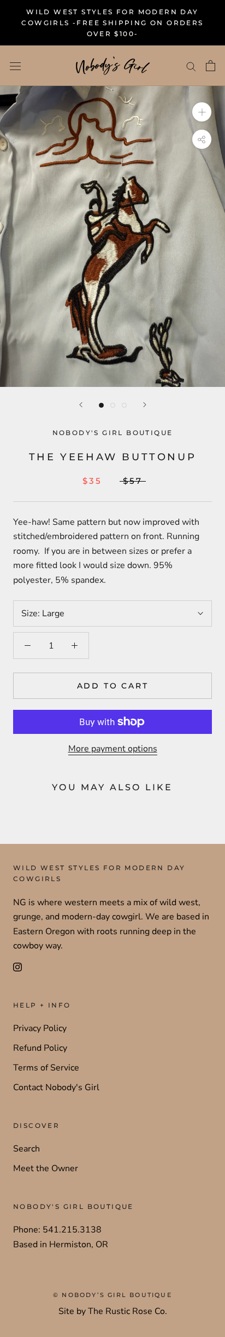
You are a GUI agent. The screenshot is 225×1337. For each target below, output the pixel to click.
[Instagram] (17, 966)
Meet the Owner (45, 1168)
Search (26, 1149)
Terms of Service (46, 1068)
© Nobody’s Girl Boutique (112, 1295)
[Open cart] (210, 65)
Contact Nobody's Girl (56, 1087)
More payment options (112, 749)
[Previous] (80, 404)
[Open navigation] (15, 65)
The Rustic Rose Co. (127, 1311)
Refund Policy (40, 1048)
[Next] (144, 404)
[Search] (191, 66)
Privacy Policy (40, 1028)
